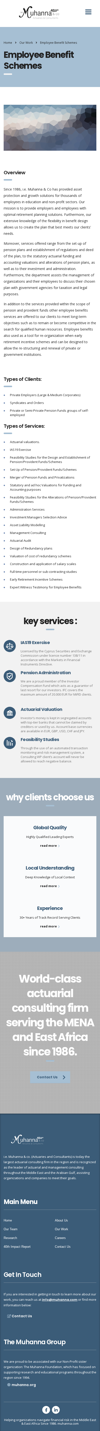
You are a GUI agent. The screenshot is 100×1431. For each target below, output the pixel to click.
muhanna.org (24, 1384)
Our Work (61, 1229)
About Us (61, 1220)
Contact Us (47, 1077)
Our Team (10, 1229)
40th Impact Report (17, 1246)
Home (8, 43)
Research (10, 1238)
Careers (60, 1238)
